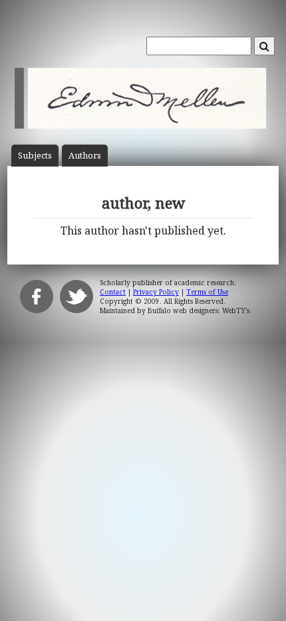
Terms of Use (207, 292)
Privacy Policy (156, 292)
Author (85, 155)
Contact (113, 292)
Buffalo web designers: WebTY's (198, 310)
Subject (35, 155)
